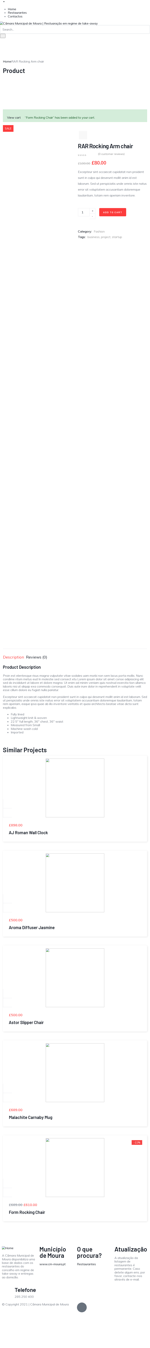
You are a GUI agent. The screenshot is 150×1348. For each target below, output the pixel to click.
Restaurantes (17, 13)
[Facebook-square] (82, 1307)
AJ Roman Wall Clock (28, 832)
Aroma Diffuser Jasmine (32, 927)
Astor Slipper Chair (26, 1022)
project (106, 237)
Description (13, 657)
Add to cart (112, 212)
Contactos (15, 16)
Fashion (99, 231)
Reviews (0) (36, 657)
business (94, 237)
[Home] (7, 1248)
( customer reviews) (111, 154)
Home (12, 9)
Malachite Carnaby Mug (30, 1117)
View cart (14, 117)
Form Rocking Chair (27, 1212)
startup (117, 237)
